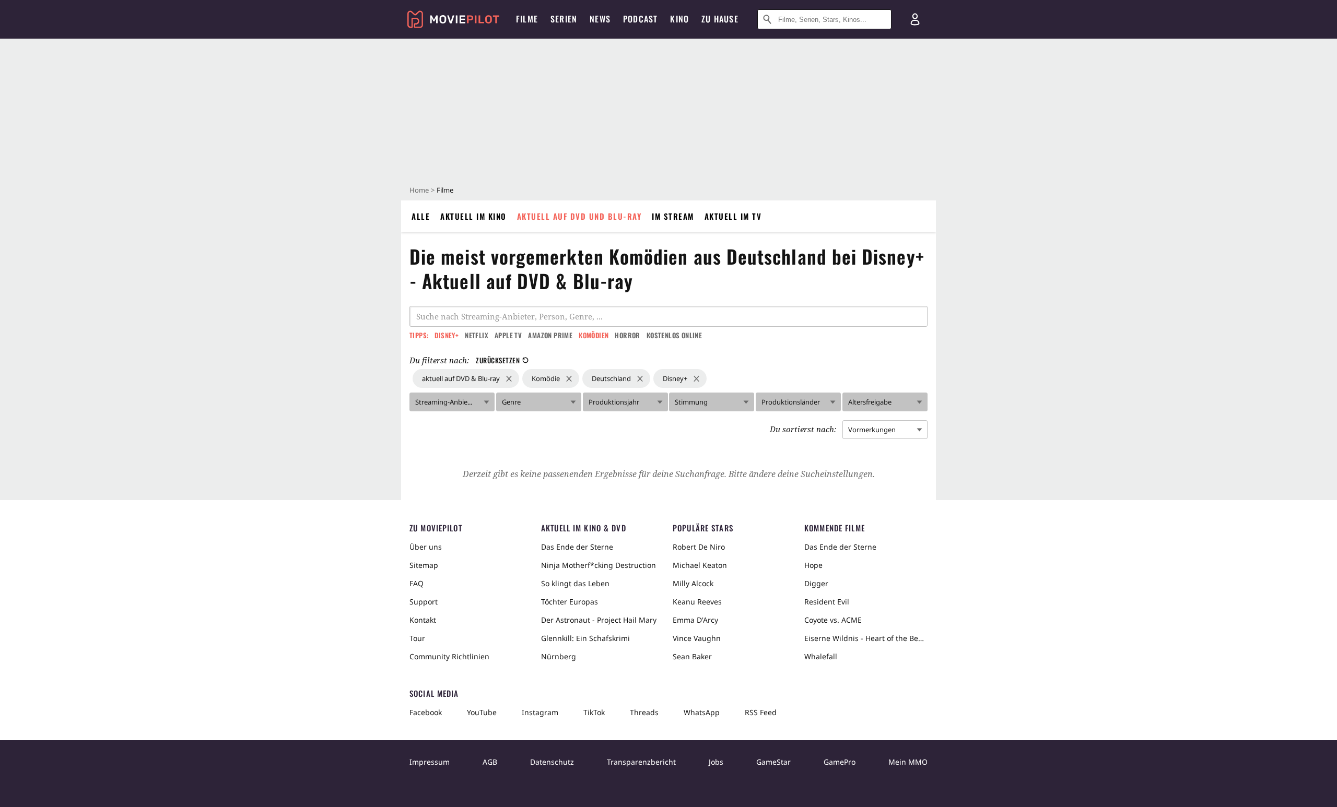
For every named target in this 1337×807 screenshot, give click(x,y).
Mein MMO (908, 762)
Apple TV (508, 335)
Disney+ (447, 335)
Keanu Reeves (697, 602)
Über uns (425, 547)
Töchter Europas (569, 602)
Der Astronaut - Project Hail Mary (598, 620)
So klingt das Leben (575, 583)
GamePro (839, 762)
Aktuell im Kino (473, 216)
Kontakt (422, 620)
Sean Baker (692, 656)
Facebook (425, 712)
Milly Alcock (693, 583)
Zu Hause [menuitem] (719, 19)
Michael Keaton (700, 565)
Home (419, 190)
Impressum (429, 762)
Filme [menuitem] (527, 19)
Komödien (593, 335)
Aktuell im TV (733, 216)
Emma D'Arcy (695, 620)
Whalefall (820, 656)
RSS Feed (761, 712)
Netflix (476, 335)
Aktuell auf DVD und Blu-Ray (579, 216)
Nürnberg (558, 656)
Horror (627, 335)
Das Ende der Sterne (577, 547)
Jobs (716, 762)
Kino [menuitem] (679, 19)
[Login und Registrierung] (915, 19)
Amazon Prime (550, 335)
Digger (816, 583)
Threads (644, 712)
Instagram (540, 712)
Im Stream (673, 216)
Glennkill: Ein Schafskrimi (585, 638)
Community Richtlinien (449, 656)
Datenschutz (552, 762)
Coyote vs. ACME (833, 620)
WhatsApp (702, 712)
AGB (490, 762)
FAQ (416, 583)
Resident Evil (826, 602)
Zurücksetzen (498, 360)
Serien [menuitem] (563, 19)
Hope (813, 565)
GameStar (773, 762)
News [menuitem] (600, 19)
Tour (417, 638)
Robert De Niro (699, 547)
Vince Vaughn (697, 638)
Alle (421, 216)
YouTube (482, 712)
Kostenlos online (674, 335)
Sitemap (423, 565)
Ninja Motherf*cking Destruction (598, 565)
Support (423, 602)
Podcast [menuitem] (640, 19)
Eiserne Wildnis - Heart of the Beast (866, 638)
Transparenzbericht (641, 762)
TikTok (594, 712)
